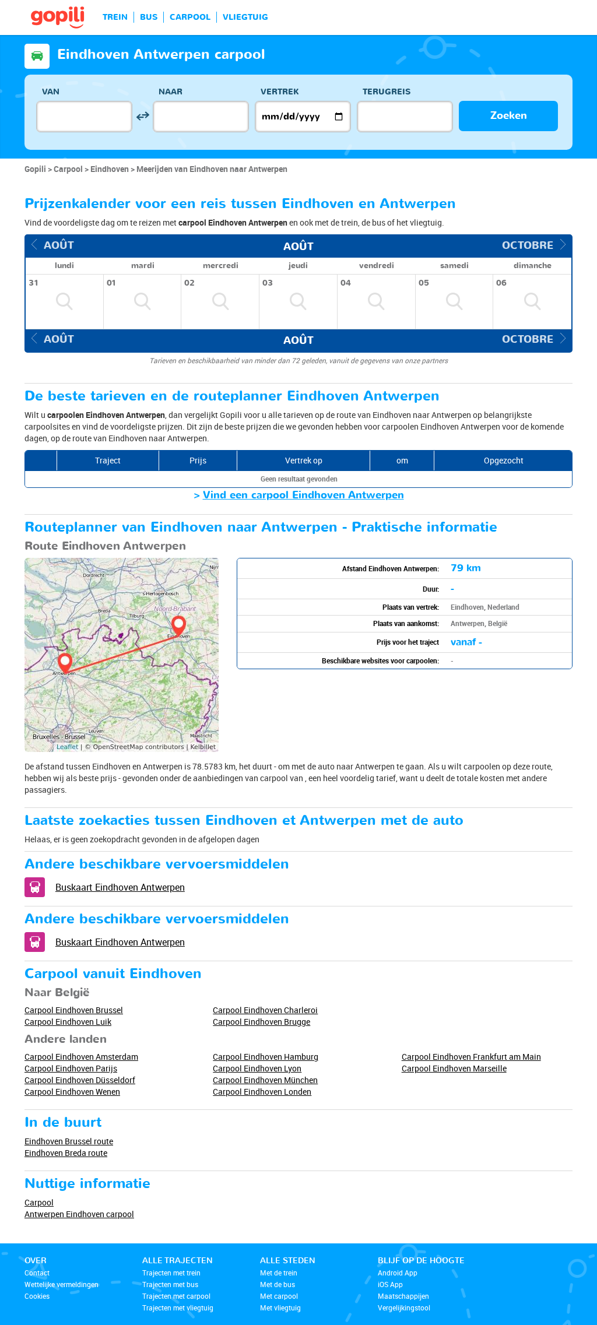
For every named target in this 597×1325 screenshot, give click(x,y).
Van (50, 91)
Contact (37, 1272)
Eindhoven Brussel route (68, 1141)
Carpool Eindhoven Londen (262, 1091)
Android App (397, 1272)
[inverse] (142, 116)
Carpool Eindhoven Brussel (73, 1009)
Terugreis (386, 91)
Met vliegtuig (280, 1307)
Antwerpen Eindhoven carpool (79, 1213)
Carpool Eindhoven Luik (67, 1021)
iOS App (390, 1284)
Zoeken (508, 115)
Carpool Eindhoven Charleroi (265, 1009)
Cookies (37, 1296)
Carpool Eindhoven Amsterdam (81, 1056)
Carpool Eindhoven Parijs (70, 1068)
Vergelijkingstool (404, 1307)
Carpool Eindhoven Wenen (72, 1091)
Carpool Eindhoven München (265, 1079)
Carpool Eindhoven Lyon (257, 1068)
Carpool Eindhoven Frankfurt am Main (471, 1056)
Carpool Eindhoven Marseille (454, 1068)
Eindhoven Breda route (65, 1152)
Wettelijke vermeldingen (61, 1284)
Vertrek (280, 91)
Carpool (39, 1202)
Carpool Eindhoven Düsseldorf (79, 1079)
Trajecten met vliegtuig (177, 1307)
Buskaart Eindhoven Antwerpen (120, 887)
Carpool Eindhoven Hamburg (265, 1056)
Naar (170, 91)
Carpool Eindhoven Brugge (261, 1021)
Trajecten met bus (170, 1284)
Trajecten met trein (171, 1272)
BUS (148, 17)
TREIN (115, 17)
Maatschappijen (403, 1296)
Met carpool (279, 1296)
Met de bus (277, 1284)
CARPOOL (190, 17)
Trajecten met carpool (176, 1296)
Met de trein (278, 1272)
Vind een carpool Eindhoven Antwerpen (303, 495)
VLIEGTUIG (245, 17)
